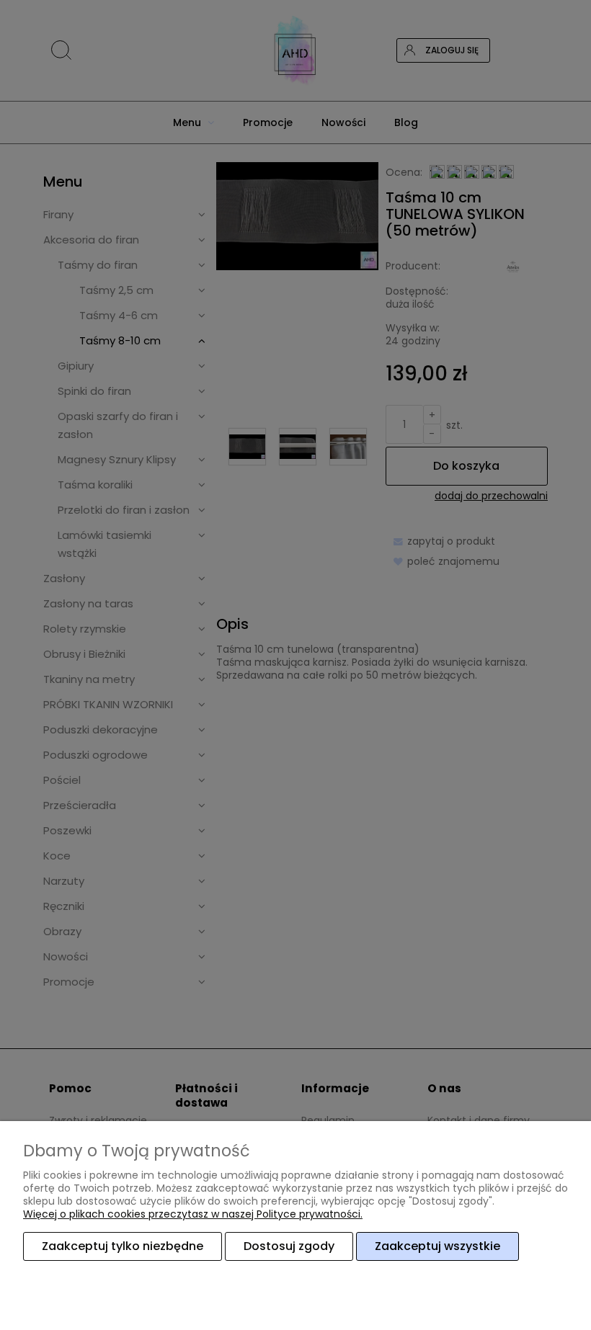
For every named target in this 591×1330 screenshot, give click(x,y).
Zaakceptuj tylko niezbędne (122, 1246)
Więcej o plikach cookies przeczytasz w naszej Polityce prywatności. (193, 1214)
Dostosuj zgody (289, 1246)
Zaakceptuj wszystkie (437, 1246)
